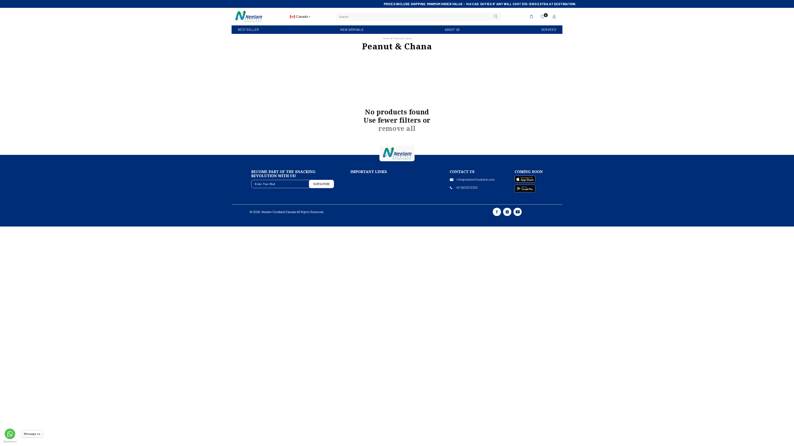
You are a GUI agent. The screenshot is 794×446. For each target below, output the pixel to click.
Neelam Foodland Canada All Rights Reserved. (292, 212)
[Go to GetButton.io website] (10, 441)
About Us (452, 29)
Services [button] (548, 29)
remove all (397, 128)
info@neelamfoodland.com (476, 179)
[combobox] (418, 17)
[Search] (496, 16)
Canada (302, 16)
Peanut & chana (402, 38)
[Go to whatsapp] (10, 434)
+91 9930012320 (467, 187)
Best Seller (248, 29)
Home (386, 38)
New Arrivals (351, 29)
